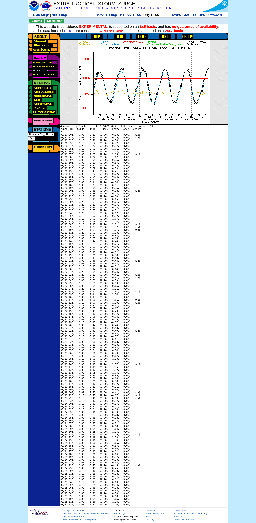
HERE (69, 31)
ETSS (137, 15)
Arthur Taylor (120, 513)
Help (148, 516)
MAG (187, 15)
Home (100, 15)
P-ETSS (125, 15)
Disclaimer (54, 20)
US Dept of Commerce (73, 510)
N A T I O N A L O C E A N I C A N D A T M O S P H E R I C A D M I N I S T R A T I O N (112, 8)
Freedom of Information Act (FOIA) (190, 513)
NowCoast (214, 15)
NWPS (176, 15)
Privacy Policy (180, 510)
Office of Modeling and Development (79, 519)
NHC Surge (60, 15)
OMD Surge (41, 15)
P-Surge (112, 15)
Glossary (150, 519)
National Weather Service (74, 516)
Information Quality (155, 513)
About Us (178, 516)
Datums (36, 20)
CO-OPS (199, 15)
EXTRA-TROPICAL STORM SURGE (94, 3)
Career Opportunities (184, 519)
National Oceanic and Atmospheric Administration (85, 513)
